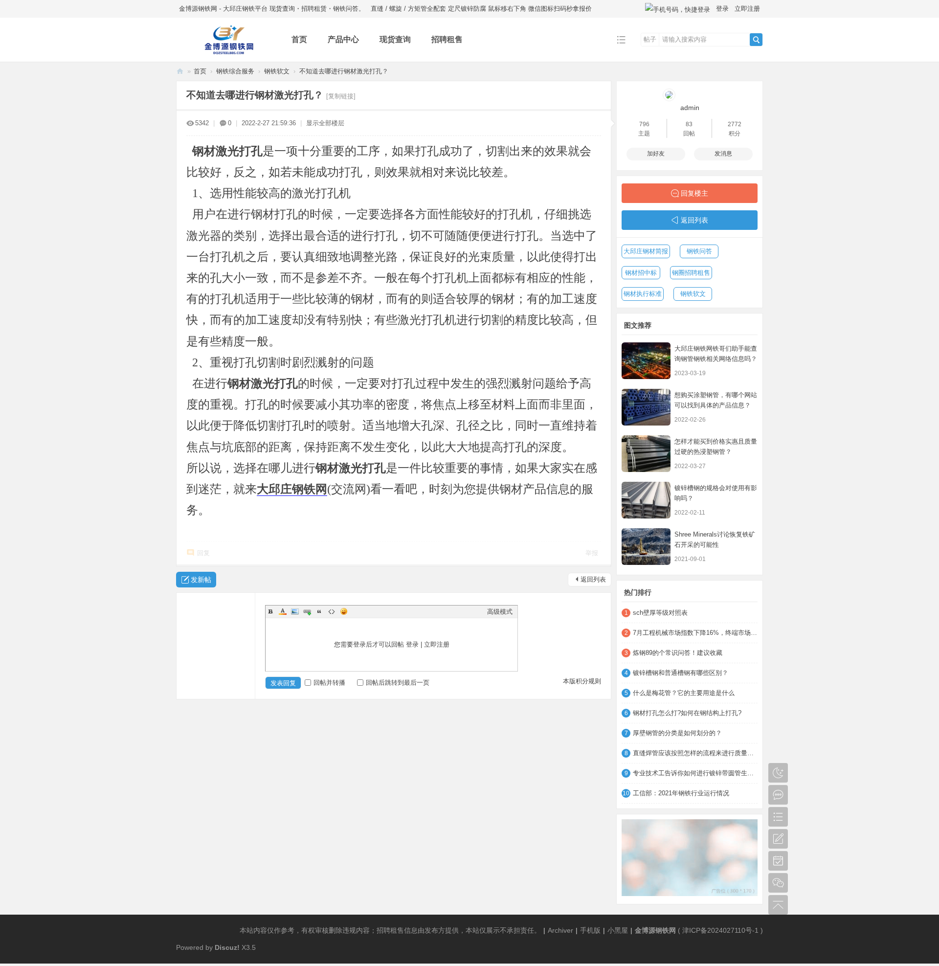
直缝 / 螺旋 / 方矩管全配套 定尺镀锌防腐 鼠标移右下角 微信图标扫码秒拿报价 (481, 8)
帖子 (650, 39)
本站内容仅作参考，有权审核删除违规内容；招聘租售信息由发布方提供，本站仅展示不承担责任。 (390, 930)
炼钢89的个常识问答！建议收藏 (677, 652)
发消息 (723, 153)
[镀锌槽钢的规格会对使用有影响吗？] (646, 500)
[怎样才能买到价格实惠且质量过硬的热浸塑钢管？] (646, 453)
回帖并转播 (329, 682)
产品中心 (343, 39)
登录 (722, 8)
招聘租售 (447, 39)
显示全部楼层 (325, 123)
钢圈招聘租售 (691, 272)
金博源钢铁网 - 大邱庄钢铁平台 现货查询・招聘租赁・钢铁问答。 (272, 8)
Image (295, 611)
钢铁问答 (699, 251)
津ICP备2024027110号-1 (720, 930)
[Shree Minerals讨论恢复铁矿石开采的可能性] (646, 546)
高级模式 (500, 611)
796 (644, 124)
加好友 (656, 153)
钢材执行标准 (643, 293)
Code (331, 611)
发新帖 (201, 580)
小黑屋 (617, 930)
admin (689, 108)
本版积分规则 (582, 681)
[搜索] (756, 39)
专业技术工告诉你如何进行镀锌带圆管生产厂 (695, 773)
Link (307, 611)
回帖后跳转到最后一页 (397, 682)
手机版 (590, 930)
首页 (299, 39)
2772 (734, 124)
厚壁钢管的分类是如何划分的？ (677, 733)
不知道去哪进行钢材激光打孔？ (343, 71)
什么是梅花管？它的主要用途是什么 (684, 692)
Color (283, 611)
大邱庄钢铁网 (292, 489)
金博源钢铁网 (180, 71)
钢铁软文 (277, 71)
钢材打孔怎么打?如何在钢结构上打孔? (687, 713)
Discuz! (227, 947)
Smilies (344, 611)
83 (689, 124)
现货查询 (395, 39)
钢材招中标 (641, 272)
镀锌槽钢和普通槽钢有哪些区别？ (680, 672)
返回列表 (593, 579)
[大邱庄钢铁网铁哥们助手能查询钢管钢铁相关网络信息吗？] (646, 360)
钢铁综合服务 (235, 71)
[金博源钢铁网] (226, 54)
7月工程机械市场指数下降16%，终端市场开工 (695, 632)
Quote (319, 611)
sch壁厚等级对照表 (660, 612)
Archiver (560, 930)
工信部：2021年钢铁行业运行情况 (681, 793)
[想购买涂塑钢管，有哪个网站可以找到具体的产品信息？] (646, 407)
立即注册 (747, 8)
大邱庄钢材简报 (646, 251)
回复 (203, 553)
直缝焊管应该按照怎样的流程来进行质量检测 (695, 753)
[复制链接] (341, 96)
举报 (591, 553)
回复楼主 (694, 193)
